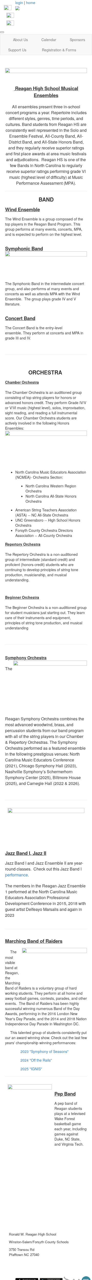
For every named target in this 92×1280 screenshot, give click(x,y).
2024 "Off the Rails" (36, 1060)
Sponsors (77, 39)
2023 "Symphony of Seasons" (44, 1051)
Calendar (48, 39)
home (30, 2)
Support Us (17, 49)
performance (16, 875)
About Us (20, 39)
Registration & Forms (59, 49)
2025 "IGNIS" (31, 1068)
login (19, 2)
